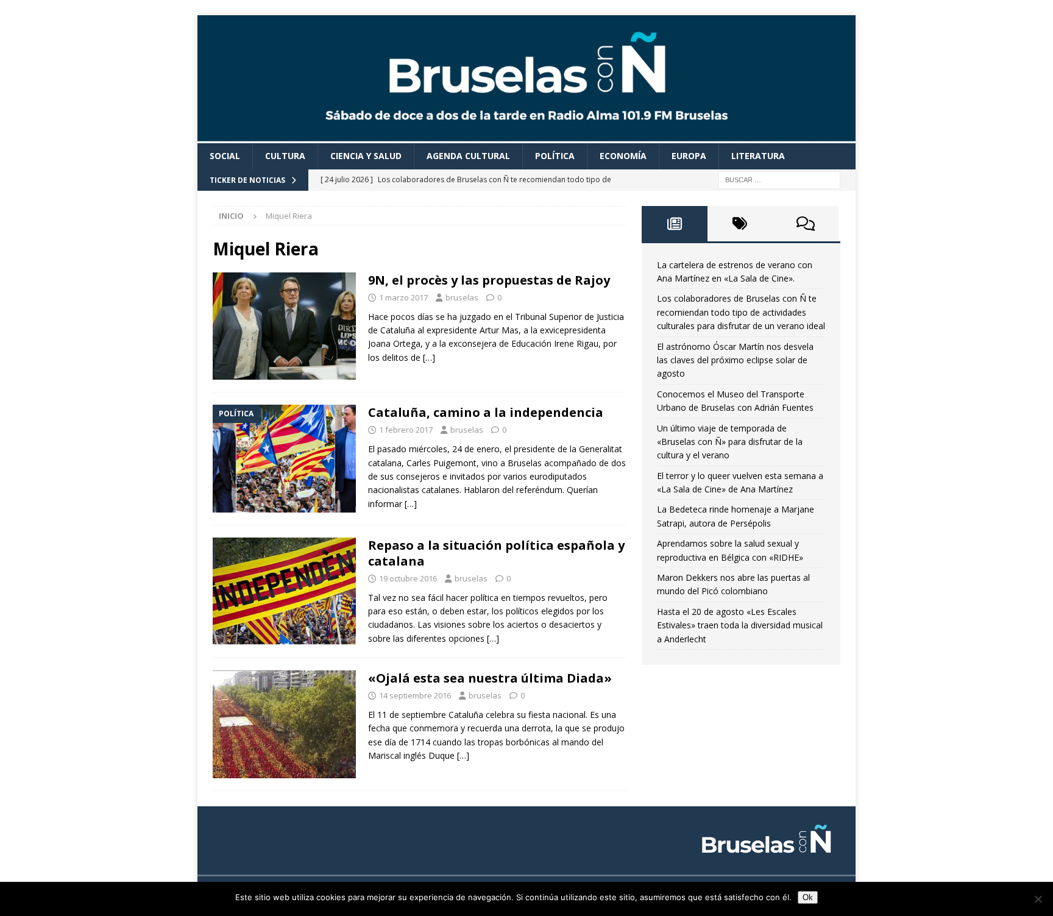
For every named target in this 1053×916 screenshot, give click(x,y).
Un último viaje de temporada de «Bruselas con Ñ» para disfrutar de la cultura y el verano (730, 441)
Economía (623, 156)
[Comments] (805, 223)
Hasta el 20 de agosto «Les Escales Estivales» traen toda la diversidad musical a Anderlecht (740, 625)
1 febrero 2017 (406, 429)
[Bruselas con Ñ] (526, 136)
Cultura (285, 156)
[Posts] (674, 223)
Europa (689, 156)
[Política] (284, 458)
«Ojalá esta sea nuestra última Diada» (490, 678)
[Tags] (740, 223)
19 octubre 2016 (408, 578)
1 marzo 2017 (403, 297)
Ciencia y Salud (366, 156)
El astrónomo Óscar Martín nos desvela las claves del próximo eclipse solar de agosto (735, 360)
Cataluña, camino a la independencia (485, 412)
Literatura (758, 156)
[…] (429, 357)
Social (225, 156)
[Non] (1038, 899)
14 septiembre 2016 (415, 695)
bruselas (461, 297)
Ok (808, 897)
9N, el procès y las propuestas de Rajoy (489, 280)
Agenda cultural (468, 156)
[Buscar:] (779, 179)
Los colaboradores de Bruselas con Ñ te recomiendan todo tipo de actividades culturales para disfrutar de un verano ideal (741, 312)
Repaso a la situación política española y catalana (496, 553)
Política (555, 156)
